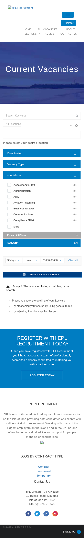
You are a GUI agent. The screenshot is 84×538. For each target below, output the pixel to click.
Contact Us (68, 33)
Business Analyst (44, 208)
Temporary (44, 475)
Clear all (73, 260)
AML (44, 196)
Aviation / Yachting (44, 202)
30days (11, 260)
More (16, 226)
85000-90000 (50, 260)
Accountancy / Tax (44, 185)
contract (29, 260)
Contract (43, 466)
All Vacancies (47, 29)
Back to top (69, 531)
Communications (44, 214)
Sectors (30, 33)
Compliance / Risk (44, 220)
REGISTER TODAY (42, 375)
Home (27, 29)
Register (68, 22)
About (70, 29)
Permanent (43, 471)
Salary (13, 242)
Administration (44, 190)
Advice (49, 33)
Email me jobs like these (44, 274)
